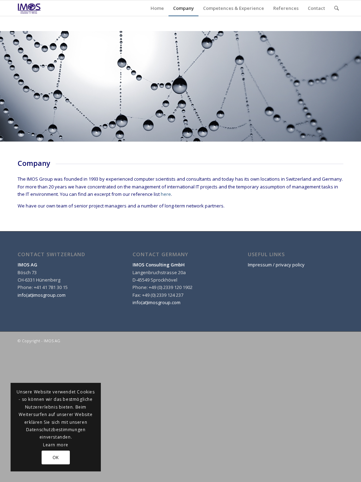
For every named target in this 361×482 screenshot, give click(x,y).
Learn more (55, 445)
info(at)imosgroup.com (42, 295)
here (166, 194)
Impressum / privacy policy (276, 264)
